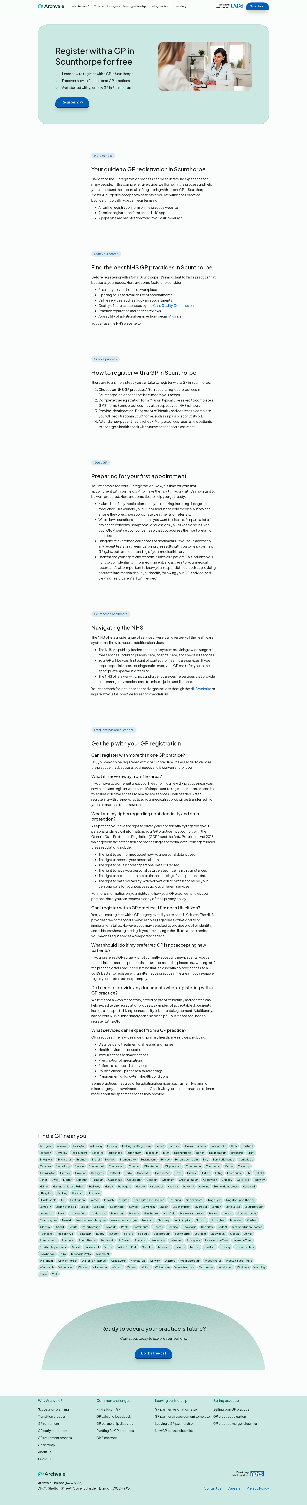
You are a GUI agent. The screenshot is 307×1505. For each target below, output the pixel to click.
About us (44, 1452)
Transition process (52, 1416)
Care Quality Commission (173, 305)
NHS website (200, 689)
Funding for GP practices (115, 1430)
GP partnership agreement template (182, 1416)
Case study (180, 6)
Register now (72, 102)
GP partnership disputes (114, 1423)
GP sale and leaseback (113, 1416)
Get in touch (257, 6)
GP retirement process (55, 1438)
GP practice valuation (229, 1416)
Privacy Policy (258, 1488)
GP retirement (48, 1423)
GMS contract (106, 1438)
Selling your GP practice (231, 1409)
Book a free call (153, 1353)
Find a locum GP (108, 1409)
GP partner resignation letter (176, 1409)
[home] (51, 6)
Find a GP (45, 1459)
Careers (234, 1488)
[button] (81, 6)
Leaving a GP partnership (174, 1423)
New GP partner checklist (174, 1430)
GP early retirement (52, 1430)
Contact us (212, 1488)
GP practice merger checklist (235, 1423)
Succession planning (53, 1409)
